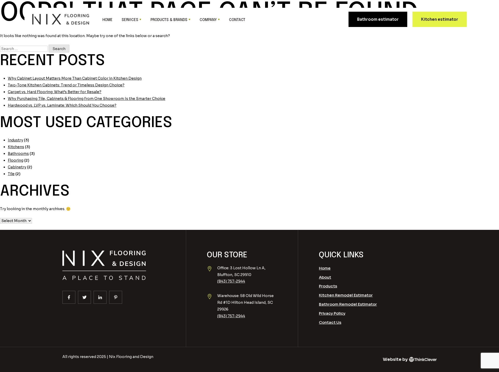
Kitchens (16, 146)
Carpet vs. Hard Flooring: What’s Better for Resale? (54, 91)
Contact (237, 20)
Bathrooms (18, 153)
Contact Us (330, 322)
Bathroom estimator (378, 19)
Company (208, 20)
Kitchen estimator (439, 19)
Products (328, 286)
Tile (11, 173)
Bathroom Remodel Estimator (348, 304)
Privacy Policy (332, 313)
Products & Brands (168, 20)
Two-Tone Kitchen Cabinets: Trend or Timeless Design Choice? (66, 85)
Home (107, 20)
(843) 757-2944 (231, 281)
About (325, 277)
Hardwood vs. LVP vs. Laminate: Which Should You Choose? (62, 105)
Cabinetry (17, 167)
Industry (15, 140)
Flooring (15, 160)
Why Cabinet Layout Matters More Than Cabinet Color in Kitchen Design (75, 78)
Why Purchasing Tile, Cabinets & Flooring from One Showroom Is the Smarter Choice (86, 98)
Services (130, 20)
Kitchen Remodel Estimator (346, 295)
